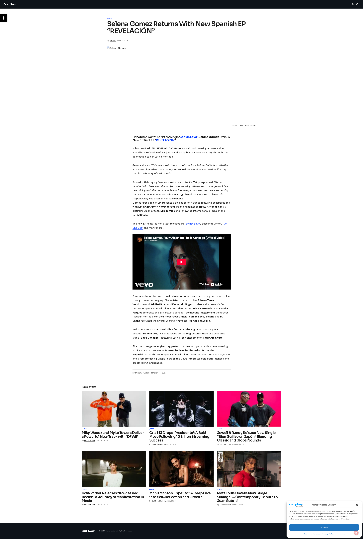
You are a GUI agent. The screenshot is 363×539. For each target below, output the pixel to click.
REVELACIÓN (165, 140)
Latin (110, 18)
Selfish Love (188, 137)
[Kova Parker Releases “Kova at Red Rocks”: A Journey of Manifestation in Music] (114, 469)
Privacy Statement (329, 534)
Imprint (342, 534)
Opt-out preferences (312, 534)
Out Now (9, 4)
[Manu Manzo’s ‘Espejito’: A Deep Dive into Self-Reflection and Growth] (181, 469)
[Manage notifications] (356, 532)
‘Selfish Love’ (192, 223)
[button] (357, 504)
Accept (324, 527)
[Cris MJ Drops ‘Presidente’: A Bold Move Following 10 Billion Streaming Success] (181, 409)
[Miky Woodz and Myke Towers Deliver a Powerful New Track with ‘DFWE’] (114, 409)
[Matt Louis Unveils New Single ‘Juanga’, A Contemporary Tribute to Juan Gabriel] (249, 469)
